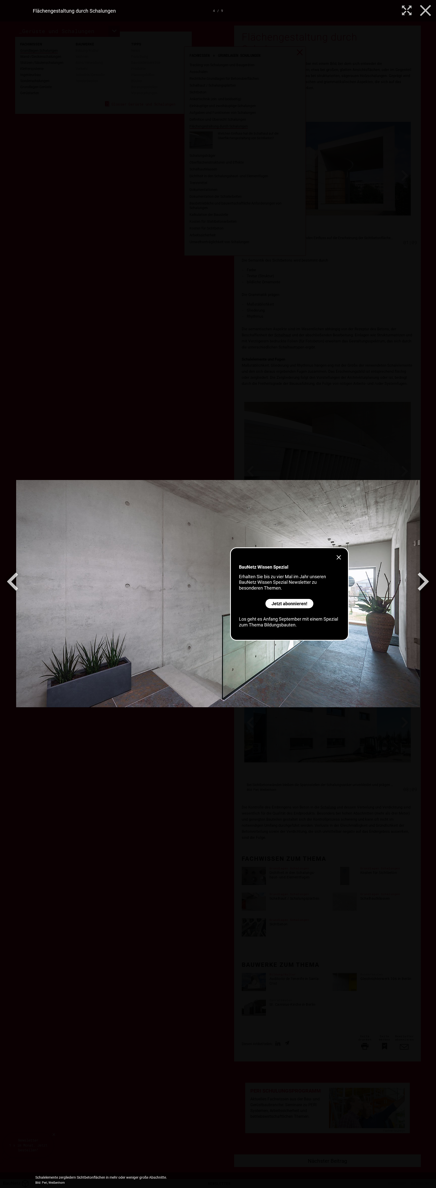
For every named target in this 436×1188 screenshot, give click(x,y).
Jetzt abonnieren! (289, 603)
